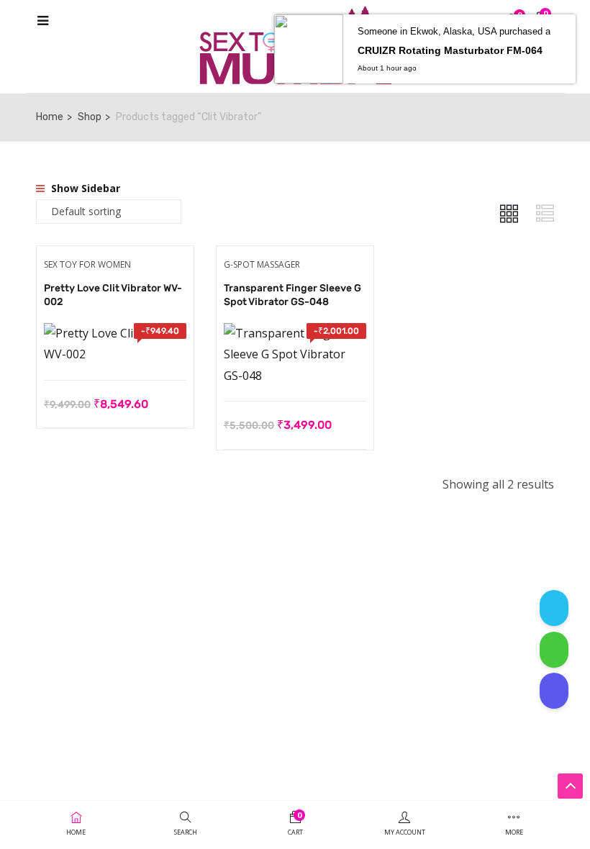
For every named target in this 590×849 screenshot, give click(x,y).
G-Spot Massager (262, 264)
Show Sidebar (84, 188)
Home (49, 117)
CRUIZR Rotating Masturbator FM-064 (450, 50)
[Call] (554, 691)
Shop (89, 117)
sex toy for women (87, 264)
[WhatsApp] (554, 650)
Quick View (114, 343)
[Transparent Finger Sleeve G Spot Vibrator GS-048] (295, 333)
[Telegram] (554, 608)
